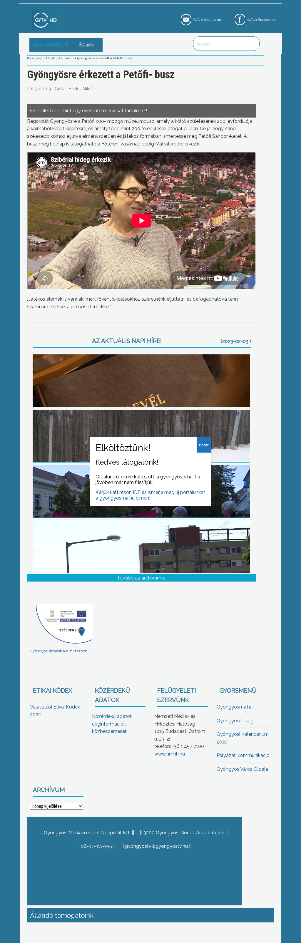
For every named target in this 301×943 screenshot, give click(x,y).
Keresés (252, 44)
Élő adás (86, 45)
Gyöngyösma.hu (234, 707)
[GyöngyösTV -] (45, 19)
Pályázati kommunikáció (243, 755)
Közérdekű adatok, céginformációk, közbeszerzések (112, 723)
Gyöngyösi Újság (235, 720)
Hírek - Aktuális (58, 58)
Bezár (203, 445)
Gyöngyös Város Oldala (242, 769)
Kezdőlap (34, 58)
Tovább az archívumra (141, 578)
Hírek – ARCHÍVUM (50, 45)
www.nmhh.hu (169, 754)
